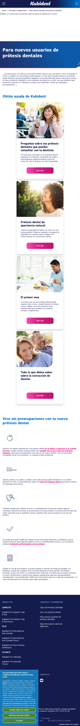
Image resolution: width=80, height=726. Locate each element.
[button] (4, 3)
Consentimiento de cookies (69, 724)
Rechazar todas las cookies (19, 715)
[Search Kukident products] (76, 3)
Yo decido (19, 721)
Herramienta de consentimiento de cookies (15, 703)
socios (4, 683)
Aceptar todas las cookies (19, 710)
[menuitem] (5, 10)
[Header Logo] (40, 4)
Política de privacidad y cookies (22, 697)
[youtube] (41, 680)
